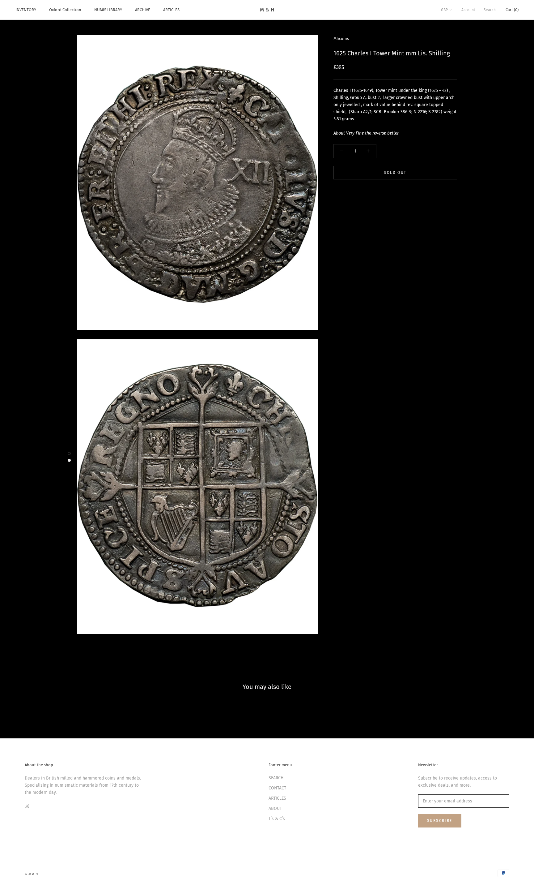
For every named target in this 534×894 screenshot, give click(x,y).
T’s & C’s (277, 818)
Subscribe (439, 821)
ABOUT (275, 808)
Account (468, 10)
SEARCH (276, 777)
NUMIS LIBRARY (108, 9)
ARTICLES (171, 9)
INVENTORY (25, 9)
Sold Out (395, 172)
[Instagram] (27, 805)
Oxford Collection (65, 9)
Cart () (512, 9)
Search (490, 10)
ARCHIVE (142, 9)
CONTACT (277, 788)
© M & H (31, 874)
